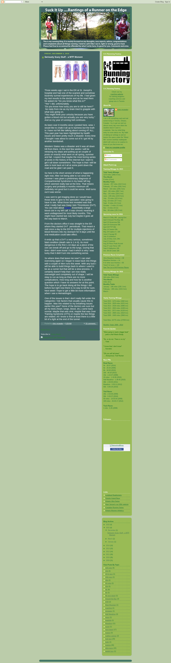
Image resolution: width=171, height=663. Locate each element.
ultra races (109, 648)
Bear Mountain (110, 605)
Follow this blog (116, 449)
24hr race (108, 577)
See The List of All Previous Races (116, 267)
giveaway (108, 611)
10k (106, 571)
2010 (108, 557)
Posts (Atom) (56, 334)
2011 (108, 554)
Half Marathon (110, 614)
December (112, 530)
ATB (107, 602)
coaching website (117, 94)
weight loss (109, 651)
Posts (108, 155)
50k (106, 586)
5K (106, 590)
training (108, 645)
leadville (108, 620)
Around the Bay (111, 599)
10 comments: (91, 323)
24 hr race (109, 574)
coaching (108, 608)
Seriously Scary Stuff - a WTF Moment (64, 57)
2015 (108, 528)
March (110, 539)
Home (70, 329)
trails (107, 642)
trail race (108, 639)
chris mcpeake (123, 110)
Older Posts (94, 329)
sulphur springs (110, 636)
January (111, 542)
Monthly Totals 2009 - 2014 (113, 325)
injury (107, 617)
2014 (108, 545)
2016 (108, 525)
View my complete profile (115, 147)
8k (106, 593)
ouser (107, 627)
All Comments (111, 159)
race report (109, 630)
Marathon (108, 623)
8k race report (110, 596)
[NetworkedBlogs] (117, 445)
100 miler (108, 568)
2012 (108, 551)
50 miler (108, 583)
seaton (107, 633)
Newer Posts (45, 329)
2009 (108, 560)
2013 (108, 548)
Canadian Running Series (114, 508)
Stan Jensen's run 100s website (116, 504)
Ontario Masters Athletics (114, 511)
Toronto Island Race (112, 498)
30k (106, 580)
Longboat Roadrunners (113, 495)
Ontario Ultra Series (112, 501)
